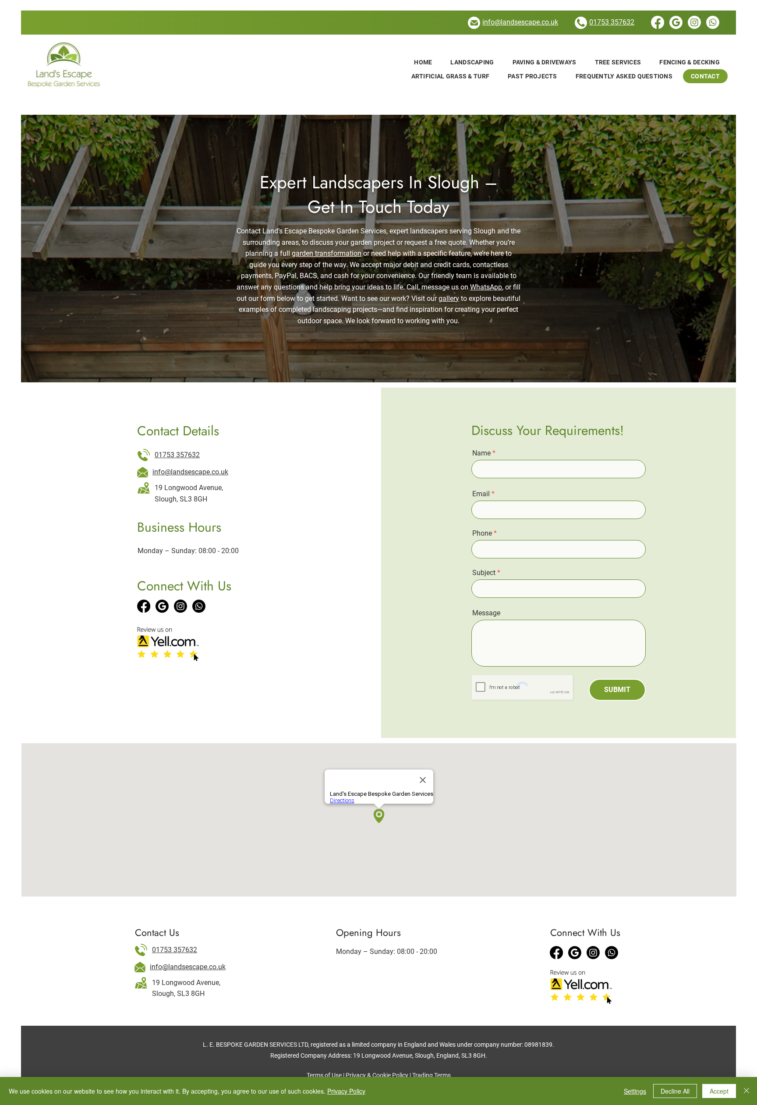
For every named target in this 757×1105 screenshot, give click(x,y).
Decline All (675, 1091)
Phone (482, 533)
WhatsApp (486, 287)
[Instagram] (694, 22)
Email (481, 494)
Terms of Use (324, 1075)
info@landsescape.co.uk (190, 472)
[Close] (746, 1091)
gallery (449, 298)
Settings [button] (635, 1091)
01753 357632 (177, 455)
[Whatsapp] (712, 22)
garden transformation (326, 253)
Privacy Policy (346, 1091)
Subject (483, 572)
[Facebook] (657, 22)
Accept (719, 1091)
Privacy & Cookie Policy (377, 1075)
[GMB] (676, 22)
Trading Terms (431, 1075)
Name (481, 453)
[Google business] (162, 606)
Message (486, 613)
